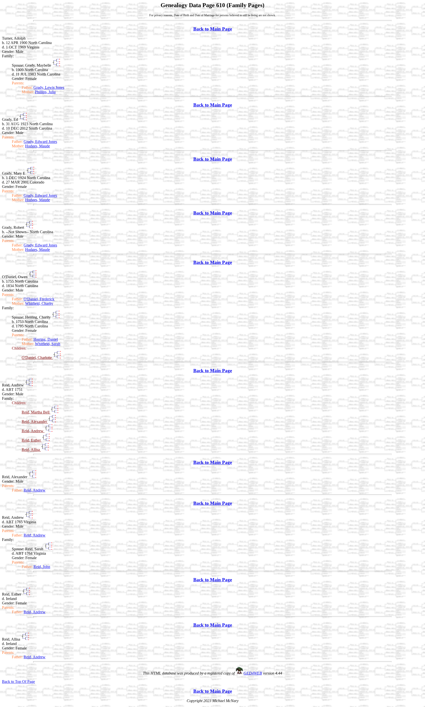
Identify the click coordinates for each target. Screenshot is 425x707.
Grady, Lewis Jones (48, 87)
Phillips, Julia (45, 92)
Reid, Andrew (33, 431)
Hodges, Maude (37, 146)
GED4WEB (252, 673)
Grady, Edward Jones (40, 141)
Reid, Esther (32, 440)
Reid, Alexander (35, 421)
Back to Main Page (212, 28)
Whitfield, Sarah (47, 344)
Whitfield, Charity (39, 303)
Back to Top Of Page (18, 681)
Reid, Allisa (31, 449)
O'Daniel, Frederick (39, 299)
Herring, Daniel (45, 339)
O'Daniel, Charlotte (37, 357)
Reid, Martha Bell (36, 412)
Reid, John (41, 567)
